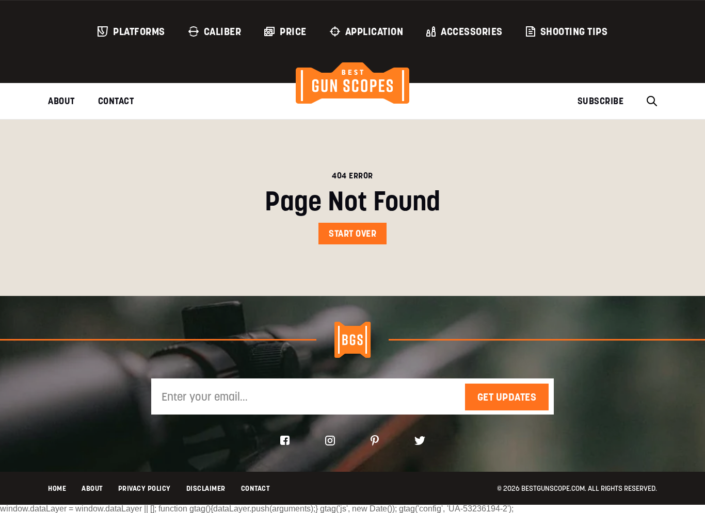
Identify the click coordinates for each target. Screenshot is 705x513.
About (61, 101)
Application (374, 31)
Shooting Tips (574, 31)
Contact (116, 101)
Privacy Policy (144, 488)
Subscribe (601, 101)
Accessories (472, 31)
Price (293, 31)
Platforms (139, 31)
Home (57, 488)
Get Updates (507, 397)
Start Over (352, 233)
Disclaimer (206, 488)
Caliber (223, 31)
